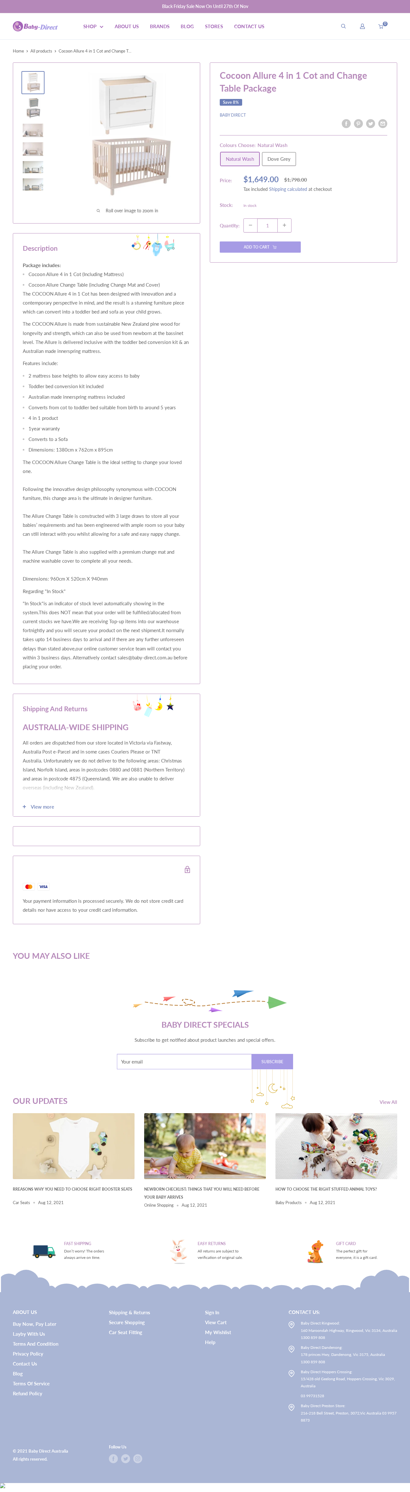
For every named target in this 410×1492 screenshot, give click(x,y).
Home (18, 50)
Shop (89, 26)
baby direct (233, 115)
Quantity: (230, 225)
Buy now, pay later (34, 1324)
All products (41, 50)
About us (127, 26)
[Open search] (343, 26)
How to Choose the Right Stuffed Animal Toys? (326, 1189)
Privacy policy (28, 1354)
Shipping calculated (288, 189)
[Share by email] (382, 123)
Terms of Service (31, 1383)
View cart (216, 1322)
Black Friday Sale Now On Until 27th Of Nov (205, 6)
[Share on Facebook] (346, 123)
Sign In (212, 1312)
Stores (214, 26)
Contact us (25, 1363)
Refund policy (27, 1393)
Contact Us (249, 26)
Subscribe (272, 1061)
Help (210, 1342)
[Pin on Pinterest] (358, 123)
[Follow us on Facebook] (113, 1458)
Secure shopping (127, 1322)
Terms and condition (35, 1344)
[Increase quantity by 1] (284, 225)
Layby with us (29, 1334)
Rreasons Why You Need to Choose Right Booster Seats (72, 1189)
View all (389, 1102)
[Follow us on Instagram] (137, 1458)
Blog (187, 26)
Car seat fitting (125, 1332)
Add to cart (256, 246)
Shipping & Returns (129, 1312)
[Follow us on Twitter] (125, 1458)
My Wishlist (218, 1332)
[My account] (362, 26)
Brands (159, 26)
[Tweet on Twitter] (370, 123)
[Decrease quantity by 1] (250, 225)
